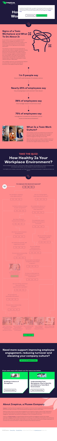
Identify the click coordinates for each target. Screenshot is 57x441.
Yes (31, 187)
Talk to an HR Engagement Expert (28, 360)
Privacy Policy (12, 430)
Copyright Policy (19, 430)
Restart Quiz (29, 335)
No (25, 187)
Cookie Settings (30, 15)
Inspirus (5, 408)
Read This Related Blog (37, 390)
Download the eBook (10, 390)
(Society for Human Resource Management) (28, 118)
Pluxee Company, (12, 416)
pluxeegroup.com (38, 430)
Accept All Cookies (42, 15)
